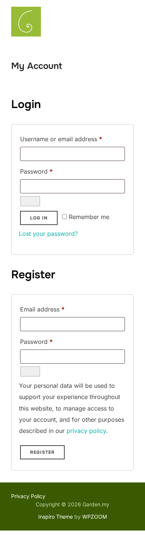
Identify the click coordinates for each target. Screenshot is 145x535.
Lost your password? (48, 233)
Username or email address (72, 139)
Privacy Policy (28, 496)
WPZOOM (94, 516)
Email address (54, 309)
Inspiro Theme (55, 516)
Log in (39, 218)
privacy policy (86, 430)
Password (48, 171)
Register (42, 452)
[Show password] (30, 201)
